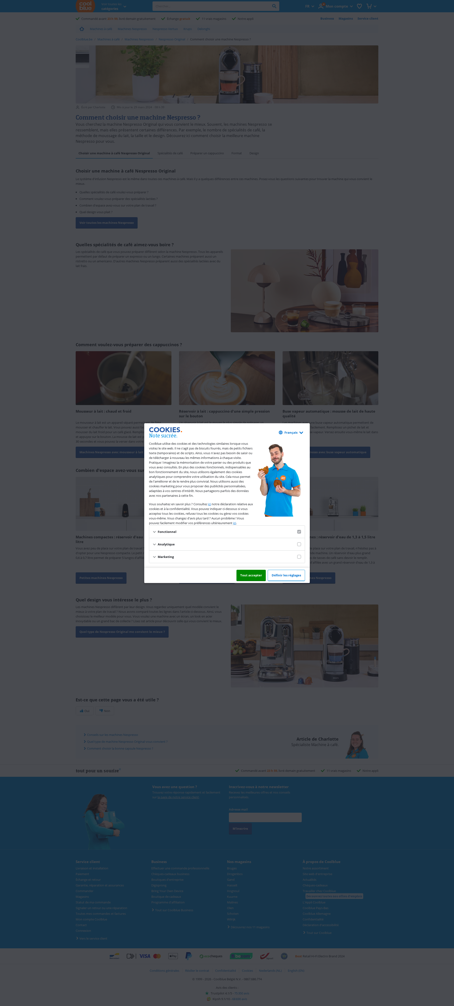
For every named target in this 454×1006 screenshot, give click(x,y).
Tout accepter (251, 575)
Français (290, 432)
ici (209, 504)
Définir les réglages (286, 575)
